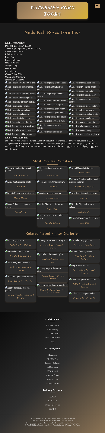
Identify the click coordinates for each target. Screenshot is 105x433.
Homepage (52, 355)
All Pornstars (52, 367)
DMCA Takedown (52, 337)
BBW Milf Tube (52, 375)
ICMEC (52, 409)
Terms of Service (52, 325)
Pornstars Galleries (52, 363)
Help (52, 341)
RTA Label (52, 401)
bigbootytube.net (52, 383)
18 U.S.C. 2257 (52, 333)
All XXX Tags (52, 359)
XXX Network (52, 371)
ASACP (52, 397)
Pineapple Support (52, 405)
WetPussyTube (52, 379)
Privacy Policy (52, 329)
